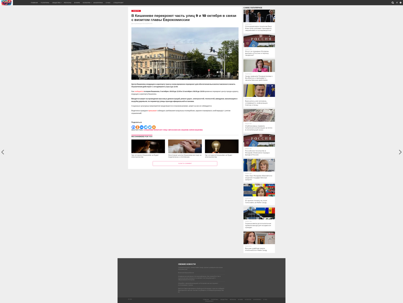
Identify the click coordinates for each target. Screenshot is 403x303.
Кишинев (184, 130)
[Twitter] (150, 126)
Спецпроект (118, 2)
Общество (56, 2)
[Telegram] (146, 126)
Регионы (67, 2)
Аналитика (98, 2)
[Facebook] (133, 126)
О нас (108, 2)
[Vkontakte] (141, 126)
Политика (45, 2)
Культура (86, 2)
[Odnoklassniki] (137, 126)
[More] (154, 126)
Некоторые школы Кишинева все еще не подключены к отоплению (185, 156)
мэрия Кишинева (196, 130)
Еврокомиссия (174, 130)
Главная (34, 2)
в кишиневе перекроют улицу (156, 130)
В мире (77, 2)
